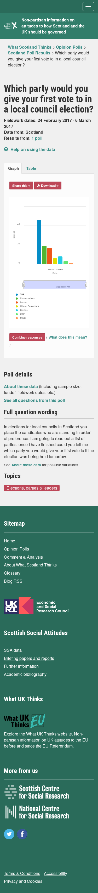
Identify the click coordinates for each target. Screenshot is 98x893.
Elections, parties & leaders (32, 488)
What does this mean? (67, 337)
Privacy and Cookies (23, 881)
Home (9, 541)
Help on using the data (32, 149)
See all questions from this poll (34, 400)
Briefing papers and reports (29, 658)
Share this (20, 185)
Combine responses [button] (27, 337)
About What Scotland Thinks (30, 565)
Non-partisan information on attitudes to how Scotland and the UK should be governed (53, 26)
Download (48, 185)
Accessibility (55, 873)
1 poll (37, 138)
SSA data (13, 650)
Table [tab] (31, 168)
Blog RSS (13, 581)
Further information (21, 666)
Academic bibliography (25, 674)
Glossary (12, 573)
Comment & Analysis (23, 557)
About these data (21, 386)
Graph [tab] (13, 168)
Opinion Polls (16, 549)
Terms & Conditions (22, 873)
